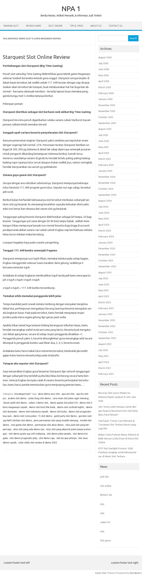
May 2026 (103, 75)
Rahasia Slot (11, 26)
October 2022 (105, 332)
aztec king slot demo (39, 398)
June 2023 (103, 284)
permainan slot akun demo (49, 424)
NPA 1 (71, 8)
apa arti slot (68, 393)
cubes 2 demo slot (38, 402)
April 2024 (103, 224)
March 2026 (104, 87)
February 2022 (106, 374)
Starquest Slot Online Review (36, 57)
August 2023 (104, 272)
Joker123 (105, 522)
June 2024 (103, 212)
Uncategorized (22, 393)
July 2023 (103, 278)
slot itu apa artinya (66, 438)
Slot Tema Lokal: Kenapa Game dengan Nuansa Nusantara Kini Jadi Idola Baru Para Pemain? (118, 410)
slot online (105, 486)
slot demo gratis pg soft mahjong (27, 433)
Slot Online (55, 26)
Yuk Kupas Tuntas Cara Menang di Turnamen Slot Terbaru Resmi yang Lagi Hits (117, 424)
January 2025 (105, 170)
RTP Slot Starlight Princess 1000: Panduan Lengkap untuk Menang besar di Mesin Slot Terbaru (117, 452)
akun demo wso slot (49, 393)
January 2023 (105, 314)
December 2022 (106, 320)
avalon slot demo (17, 398)
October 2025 (105, 117)
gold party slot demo (65, 416)
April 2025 (103, 153)
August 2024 (104, 200)
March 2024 (104, 230)
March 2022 (104, 368)
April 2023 (103, 296)
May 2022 (103, 356)
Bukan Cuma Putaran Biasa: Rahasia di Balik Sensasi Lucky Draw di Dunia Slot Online (118, 438)
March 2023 (104, 302)
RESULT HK (106, 495)
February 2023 (106, 308)
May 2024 (103, 218)
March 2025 (104, 159)
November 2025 (106, 111)
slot (102, 504)
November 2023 (106, 254)
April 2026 (103, 81)
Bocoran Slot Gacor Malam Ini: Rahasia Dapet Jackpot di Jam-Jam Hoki (117, 397)
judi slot (104, 476)
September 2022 (107, 338)
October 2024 (105, 188)
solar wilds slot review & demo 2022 (37, 442)
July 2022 (103, 350)
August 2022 (104, 344)
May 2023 (103, 290)
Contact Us (115, 26)
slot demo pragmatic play (23, 438)
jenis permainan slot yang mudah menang (56, 420)
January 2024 (105, 242)
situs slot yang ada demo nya (28, 429)
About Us (95, 26)
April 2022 (103, 362)
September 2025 (107, 123)
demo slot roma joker (25, 416)
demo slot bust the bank (42, 407)
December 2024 (106, 176)
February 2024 (106, 236)
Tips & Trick (76, 26)
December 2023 (106, 248)
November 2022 (106, 326)
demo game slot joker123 (64, 402)
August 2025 (104, 129)
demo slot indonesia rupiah (33, 411)
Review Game (33, 26)
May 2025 (103, 147)
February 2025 (106, 165)
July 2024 (103, 206)
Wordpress (136, 573)
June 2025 (103, 141)
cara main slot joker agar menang (71, 398)
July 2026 (103, 63)
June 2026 (103, 69)
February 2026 (106, 93)
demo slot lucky (58, 411)
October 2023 (105, 260)
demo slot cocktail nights (70, 407)
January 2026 (105, 99)
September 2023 (107, 266)
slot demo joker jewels (59, 433)
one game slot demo (22, 424)
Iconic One (100, 573)
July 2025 (103, 135)
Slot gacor (105, 540)
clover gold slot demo (15, 402)
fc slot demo (45, 416)
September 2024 (107, 194)
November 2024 (106, 182)
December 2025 (106, 105)
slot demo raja (47, 438)
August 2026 (104, 57)
